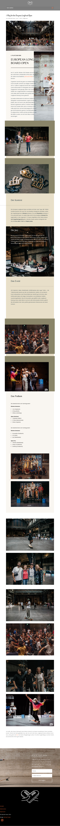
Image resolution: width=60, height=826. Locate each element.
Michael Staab (7, 817)
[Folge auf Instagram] (2, 820)
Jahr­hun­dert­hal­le (28, 76)
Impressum (2, 811)
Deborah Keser (11, 18)
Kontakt (2, 806)
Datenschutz (3, 809)
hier (17, 735)
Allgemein (25, 18)
